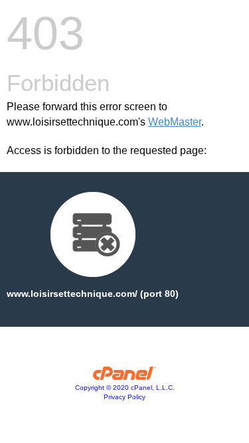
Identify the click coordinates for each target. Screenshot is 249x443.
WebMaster (174, 122)
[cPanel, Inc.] (124, 376)
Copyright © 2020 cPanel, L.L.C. (125, 387)
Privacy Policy (124, 396)
